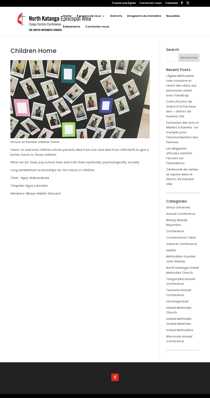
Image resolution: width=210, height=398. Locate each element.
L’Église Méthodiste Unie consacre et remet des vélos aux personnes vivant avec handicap (181, 85)
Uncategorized (177, 301)
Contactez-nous (150, 3)
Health (171, 250)
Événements (71, 27)
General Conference (181, 244)
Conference (175, 231)
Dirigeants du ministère (144, 16)
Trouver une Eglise (124, 3)
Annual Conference (180, 214)
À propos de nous (88, 16)
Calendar (171, 3)
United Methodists (179, 330)
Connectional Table (181, 238)
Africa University (178, 207)
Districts (116, 16)
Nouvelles (173, 16)
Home (67, 16)
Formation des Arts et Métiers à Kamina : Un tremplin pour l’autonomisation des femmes (182, 132)
